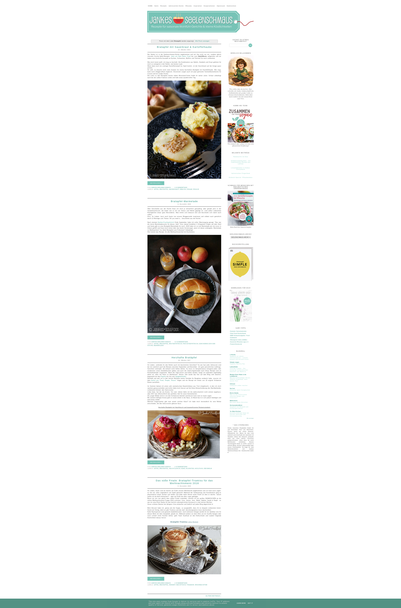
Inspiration (198, 6)
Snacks (183, 189)
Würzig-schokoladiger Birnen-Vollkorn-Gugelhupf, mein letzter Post (240, 379)
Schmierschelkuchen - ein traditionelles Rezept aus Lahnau (241, 162)
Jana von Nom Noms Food (180, 56)
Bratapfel (164, 189)
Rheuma (189, 6)
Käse (183, 468)
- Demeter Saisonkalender (238, 331)
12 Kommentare (181, 342)
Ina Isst (232, 388)
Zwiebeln (208, 468)
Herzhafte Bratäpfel (184, 357)
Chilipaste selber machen (239, 385)
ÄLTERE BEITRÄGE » (213, 596)
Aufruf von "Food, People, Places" (163, 380)
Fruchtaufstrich (190, 343)
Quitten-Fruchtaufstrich (166, 222)
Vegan (189, 189)
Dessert (172, 585)
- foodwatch (233, 337)
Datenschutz (231, 6)
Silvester (190, 468)
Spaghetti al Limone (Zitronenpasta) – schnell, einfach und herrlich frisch (239, 358)
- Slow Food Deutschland (237, 333)
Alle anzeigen (250, 418)
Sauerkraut (174, 189)
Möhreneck (233, 400)
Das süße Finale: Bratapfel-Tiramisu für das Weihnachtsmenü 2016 (184, 482)
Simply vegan (234, 362)
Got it (250, 603)
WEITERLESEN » (156, 183)
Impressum (221, 6)
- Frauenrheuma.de (235, 344)
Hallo (156, 6)
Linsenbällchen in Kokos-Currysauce (240, 168)
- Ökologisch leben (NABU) (238, 340)
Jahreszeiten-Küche (176, 6)
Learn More (241, 603)
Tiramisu (190, 585)
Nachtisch (181, 585)
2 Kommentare (181, 466)
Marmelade (159, 345)
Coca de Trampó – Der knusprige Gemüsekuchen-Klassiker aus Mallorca (239, 370)
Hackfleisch (174, 468)
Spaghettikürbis (180, 376)
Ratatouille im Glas (240, 156)
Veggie (196, 189)
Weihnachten (201, 585)
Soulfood (199, 468)
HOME (150, 6)
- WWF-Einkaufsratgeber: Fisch (239, 335)
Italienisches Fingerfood (240, 173)
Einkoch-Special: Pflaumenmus (241, 177)
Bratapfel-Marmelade (184, 201)
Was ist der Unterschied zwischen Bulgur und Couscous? (238, 396)
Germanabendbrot (236, 405)
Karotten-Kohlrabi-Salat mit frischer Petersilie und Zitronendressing (239, 414)
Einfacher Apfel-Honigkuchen (240, 390)
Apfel (156, 189)
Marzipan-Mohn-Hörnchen (239, 402)
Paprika (163, 376)
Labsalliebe (234, 367)
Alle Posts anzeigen (202, 41)
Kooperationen (209, 6)
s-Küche (233, 354)
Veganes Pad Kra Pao (237, 363)
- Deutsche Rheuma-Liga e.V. (239, 342)
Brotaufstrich (175, 343)
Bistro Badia (234, 393)
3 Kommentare (181, 187)
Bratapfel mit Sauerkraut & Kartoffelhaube (184, 47)
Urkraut (232, 384)
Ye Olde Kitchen (235, 411)
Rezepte (163, 6)
